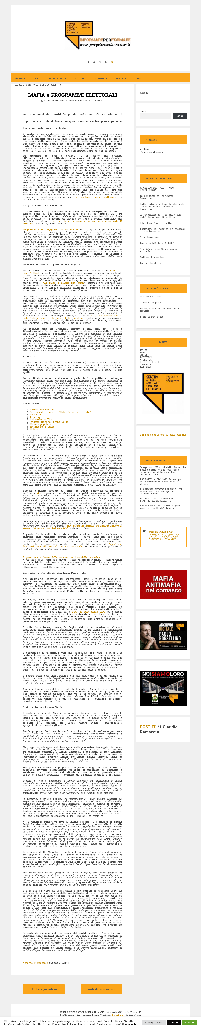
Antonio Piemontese (36, 962)
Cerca (143, 111)
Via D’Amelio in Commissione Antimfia (158, 250)
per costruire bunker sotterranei (96, 196)
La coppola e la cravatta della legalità (159, 309)
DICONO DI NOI (149, 362)
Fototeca (80, 78)
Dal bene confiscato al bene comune (163, 434)
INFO (36, 78)
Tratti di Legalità (151, 302)
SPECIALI (145, 364)
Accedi (144, 92)
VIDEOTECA (101, 78)
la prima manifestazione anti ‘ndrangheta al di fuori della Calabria (72, 316)
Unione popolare (40, 424)
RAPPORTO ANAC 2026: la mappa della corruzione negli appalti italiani (160, 481)
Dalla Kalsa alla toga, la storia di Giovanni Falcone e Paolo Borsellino (162, 206)
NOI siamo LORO (150, 296)
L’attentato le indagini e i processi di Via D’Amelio (162, 230)
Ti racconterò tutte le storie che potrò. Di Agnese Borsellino (160, 216)
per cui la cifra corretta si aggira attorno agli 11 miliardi (72, 222)
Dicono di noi (56, 78)
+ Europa (35, 416)
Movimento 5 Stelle (42, 426)
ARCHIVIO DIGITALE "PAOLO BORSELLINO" (157, 189)
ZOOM (137, 78)
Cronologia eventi (151, 237)
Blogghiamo (118, 1015)
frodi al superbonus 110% (88, 611)
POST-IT (148, 726)
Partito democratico (42, 409)
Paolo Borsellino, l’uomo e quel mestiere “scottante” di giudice (160, 506)
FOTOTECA (146, 357)
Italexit (34, 429)
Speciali (121, 78)
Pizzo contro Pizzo (151, 316)
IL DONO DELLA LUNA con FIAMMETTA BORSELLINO (157, 499)
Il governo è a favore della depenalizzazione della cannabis (61, 557)
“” (72, 545)
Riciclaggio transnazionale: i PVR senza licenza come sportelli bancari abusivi (161, 491)
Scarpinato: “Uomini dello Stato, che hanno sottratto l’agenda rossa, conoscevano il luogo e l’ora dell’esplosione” (163, 471)
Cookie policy (130, 1024)
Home (21, 78)
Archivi (144, 149)
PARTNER (145, 366)
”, (72, 527)
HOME (143, 350)
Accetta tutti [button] (189, 1022)
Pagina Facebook (150, 263)
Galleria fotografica (152, 257)
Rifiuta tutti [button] (174, 1022)
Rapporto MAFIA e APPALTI (157, 242)
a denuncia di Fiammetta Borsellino (157, 197)
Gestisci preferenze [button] (154, 1022)
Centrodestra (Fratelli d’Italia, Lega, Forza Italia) (60, 412)
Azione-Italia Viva (41, 419)
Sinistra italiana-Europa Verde (49, 421)
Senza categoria (92, 100)
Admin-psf (73, 100)
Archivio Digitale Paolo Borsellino (38, 84)
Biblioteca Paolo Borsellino (157, 223)
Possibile (35, 414)
